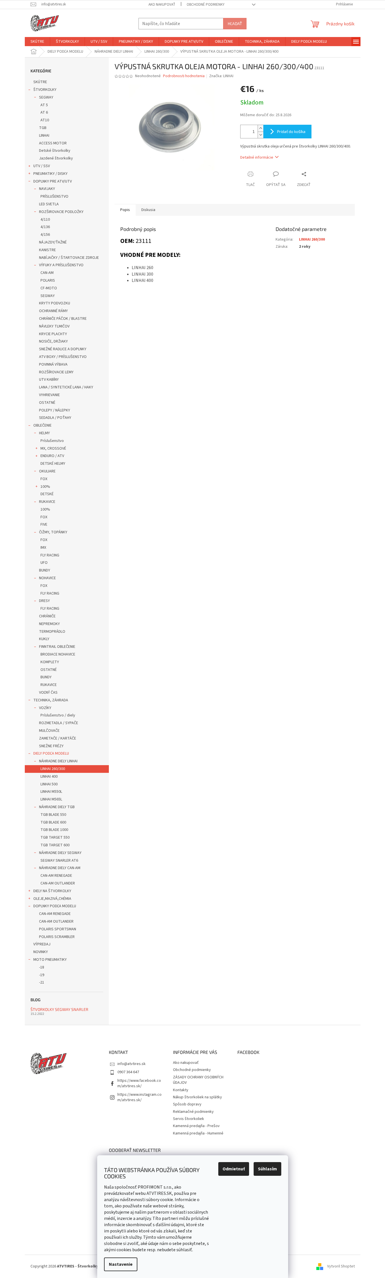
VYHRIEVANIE (49, 395)
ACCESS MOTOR (53, 143)
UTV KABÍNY (49, 379)
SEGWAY (46, 97)
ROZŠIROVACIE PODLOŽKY (61, 212)
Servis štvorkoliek (188, 1119)
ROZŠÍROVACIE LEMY (56, 372)
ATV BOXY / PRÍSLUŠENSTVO (63, 357)
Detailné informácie (256, 157)
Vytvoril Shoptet (341, 1266)
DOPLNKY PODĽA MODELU (54, 906)
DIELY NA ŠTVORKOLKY (52, 891)
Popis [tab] (125, 210)
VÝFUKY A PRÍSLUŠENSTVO (61, 265)
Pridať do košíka (291, 131)
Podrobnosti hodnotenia (184, 76)
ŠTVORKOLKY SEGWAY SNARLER (59, 1009)
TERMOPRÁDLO (52, 631)
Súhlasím (267, 1169)
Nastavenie (121, 1264)
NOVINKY (40, 952)
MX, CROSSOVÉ (53, 448)
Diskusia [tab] (148, 210)
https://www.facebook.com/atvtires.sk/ (139, 1083)
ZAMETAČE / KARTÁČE (57, 738)
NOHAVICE (47, 578)
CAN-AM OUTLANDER (57, 883)
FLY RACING (49, 555)
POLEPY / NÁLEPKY (54, 410)
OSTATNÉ (47, 402)
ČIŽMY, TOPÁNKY (53, 532)
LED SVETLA (49, 204)
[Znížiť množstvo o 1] (260, 135)
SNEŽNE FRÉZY (51, 746)
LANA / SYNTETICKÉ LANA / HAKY (66, 387)
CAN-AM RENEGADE (56, 875)
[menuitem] (37, 41)
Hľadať (235, 23)
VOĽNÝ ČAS (48, 692)
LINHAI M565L (51, 799)
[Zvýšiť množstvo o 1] (260, 128)
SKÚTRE (40, 82)
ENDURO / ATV (52, 456)
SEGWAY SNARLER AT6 (59, 860)
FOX (43, 479)
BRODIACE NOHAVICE (57, 654)
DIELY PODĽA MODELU (51, 753)
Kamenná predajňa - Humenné (198, 1133)
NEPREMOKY (49, 624)
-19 (41, 975)
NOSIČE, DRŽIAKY (53, 341)
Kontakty (180, 1090)
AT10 (44, 120)
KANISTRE (47, 250)
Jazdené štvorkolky (56, 158)
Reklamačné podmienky (193, 1112)
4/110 (45, 219)
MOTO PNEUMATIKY (50, 959)
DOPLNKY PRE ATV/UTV (52, 181)
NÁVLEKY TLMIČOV (54, 326)
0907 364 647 (128, 1072)
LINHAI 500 (49, 784)
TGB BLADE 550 (53, 815)
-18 (41, 967)
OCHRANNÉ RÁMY (53, 311)
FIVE (43, 524)
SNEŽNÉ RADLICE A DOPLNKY (62, 349)
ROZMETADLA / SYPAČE (58, 723)
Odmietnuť (234, 1169)
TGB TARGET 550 (55, 837)
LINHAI (44, 135)
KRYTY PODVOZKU (54, 303)
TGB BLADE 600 (53, 822)
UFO (44, 563)
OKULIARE (47, 471)
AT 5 (44, 105)
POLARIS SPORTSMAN (57, 929)
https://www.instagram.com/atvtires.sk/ (139, 1097)
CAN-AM (47, 273)
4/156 (45, 234)
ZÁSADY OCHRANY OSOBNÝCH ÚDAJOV (198, 1080)
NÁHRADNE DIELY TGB (57, 807)
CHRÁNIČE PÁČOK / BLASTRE (63, 318)
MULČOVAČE (49, 731)
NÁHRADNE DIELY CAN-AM (59, 868)
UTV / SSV (41, 166)
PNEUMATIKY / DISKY (50, 174)
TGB (42, 128)
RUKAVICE (47, 502)
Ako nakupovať (161, 4)
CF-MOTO (48, 288)
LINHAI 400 (49, 776)
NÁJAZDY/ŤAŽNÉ (53, 242)
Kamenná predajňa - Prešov (196, 1126)
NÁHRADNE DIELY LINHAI (58, 761)
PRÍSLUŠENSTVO (54, 196)
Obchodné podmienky (206, 4)
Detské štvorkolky (54, 150)
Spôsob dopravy (187, 1104)
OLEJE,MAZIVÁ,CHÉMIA (52, 899)
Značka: (221, 76)
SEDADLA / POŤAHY (55, 418)
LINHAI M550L (51, 791)
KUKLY (44, 639)
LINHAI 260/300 (52, 769)
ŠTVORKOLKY (44, 90)
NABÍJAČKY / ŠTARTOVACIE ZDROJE (69, 258)
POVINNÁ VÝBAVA (53, 364)
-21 (41, 982)
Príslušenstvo (52, 441)
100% (45, 487)
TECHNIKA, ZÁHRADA (50, 700)
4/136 (45, 227)
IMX (43, 547)
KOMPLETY (49, 662)
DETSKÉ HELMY (52, 463)
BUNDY (44, 570)
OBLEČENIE (42, 425)
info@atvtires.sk (131, 1064)
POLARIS (47, 280)
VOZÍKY (45, 708)
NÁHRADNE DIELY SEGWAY (60, 853)
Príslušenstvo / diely (57, 715)
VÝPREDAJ (41, 944)
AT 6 (44, 112)
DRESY (44, 601)
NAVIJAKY (47, 189)
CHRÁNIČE (47, 616)
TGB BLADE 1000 (54, 830)
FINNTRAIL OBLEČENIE (57, 647)
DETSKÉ (47, 494)
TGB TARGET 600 (55, 845)
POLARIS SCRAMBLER (57, 937)
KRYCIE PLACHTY (53, 334)
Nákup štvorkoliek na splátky (197, 1097)
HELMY (44, 433)
